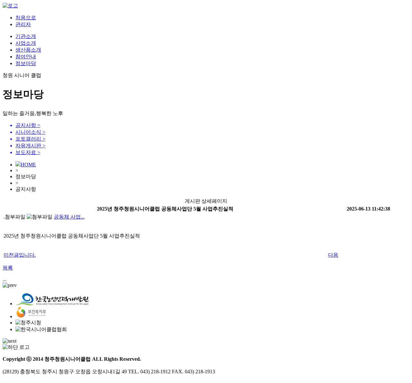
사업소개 (25, 43)
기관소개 (25, 36)
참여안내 (25, 56)
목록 (8, 267)
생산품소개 (28, 50)
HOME (28, 164)
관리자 (23, 24)
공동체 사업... (69, 217)
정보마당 (25, 63)
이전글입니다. (20, 255)
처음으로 (25, 17)
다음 (333, 255)
